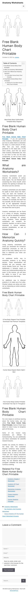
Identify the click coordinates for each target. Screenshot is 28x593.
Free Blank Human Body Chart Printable (12, 66)
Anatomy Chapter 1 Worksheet (14, 480)
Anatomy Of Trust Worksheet (13, 485)
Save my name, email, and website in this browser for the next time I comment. (13, 563)
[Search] (23, 581)
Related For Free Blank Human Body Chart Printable (14, 83)
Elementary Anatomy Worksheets (14, 490)
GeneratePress (14, 590)
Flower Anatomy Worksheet (13, 495)
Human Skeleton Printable (13, 500)
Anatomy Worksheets (12, 3)
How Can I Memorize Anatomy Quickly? (13, 72)
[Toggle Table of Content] (22, 63)
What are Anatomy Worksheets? (13, 69)
